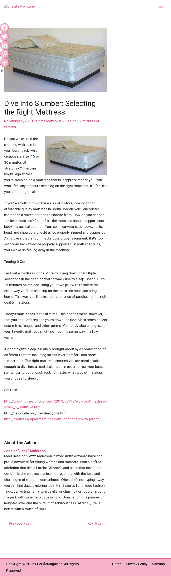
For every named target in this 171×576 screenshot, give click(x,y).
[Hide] (1, 71)
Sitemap (158, 564)
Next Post (97, 523)
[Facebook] (4, 27)
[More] (4, 62)
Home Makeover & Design (56, 121)
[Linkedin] (4, 45)
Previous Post (18, 523)
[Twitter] (4, 36)
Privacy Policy (136, 564)
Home (117, 564)
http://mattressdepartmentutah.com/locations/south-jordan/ (52, 419)
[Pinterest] (4, 54)
